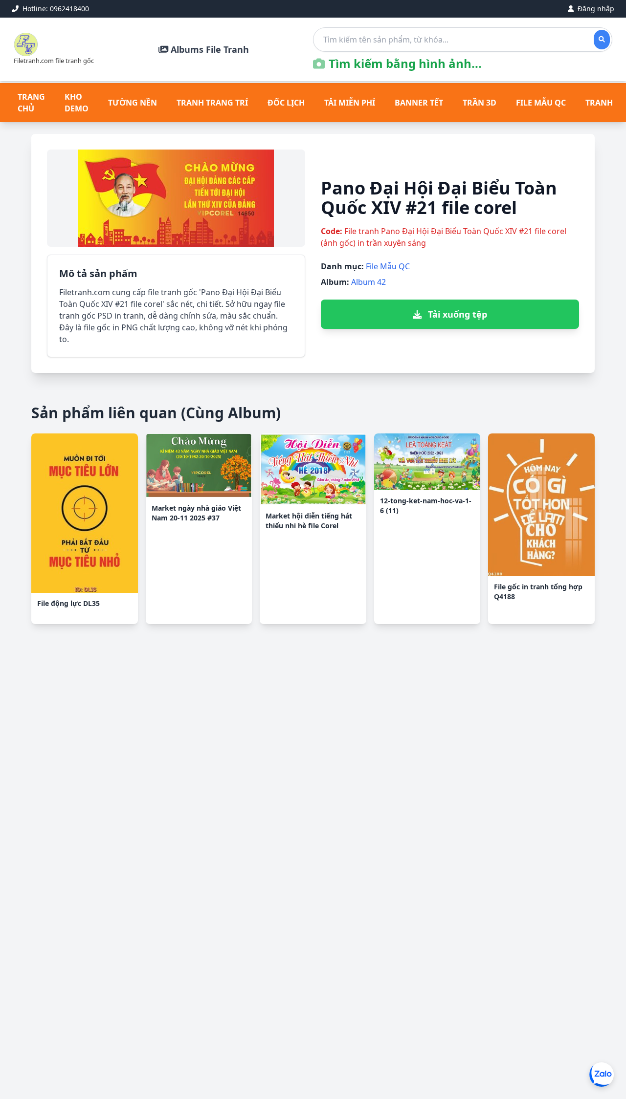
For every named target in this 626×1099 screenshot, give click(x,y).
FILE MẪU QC (541, 102)
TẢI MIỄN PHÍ (349, 102)
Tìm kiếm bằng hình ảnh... (405, 63)
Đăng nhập (595, 8)
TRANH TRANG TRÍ (212, 102)
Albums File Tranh (208, 49)
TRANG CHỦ (31, 102)
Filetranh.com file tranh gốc (54, 60)
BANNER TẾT (419, 102)
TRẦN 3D (479, 102)
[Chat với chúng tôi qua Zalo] (601, 1074)
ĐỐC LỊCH (286, 102)
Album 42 (368, 282)
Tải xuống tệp (456, 314)
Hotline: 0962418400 (55, 8)
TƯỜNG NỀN (132, 102)
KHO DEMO (77, 102)
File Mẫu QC (388, 266)
